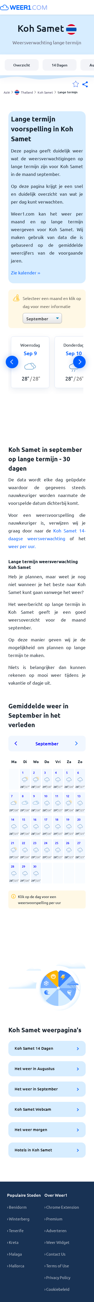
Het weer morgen (31, 1129)
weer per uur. (22, 546)
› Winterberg (18, 1218)
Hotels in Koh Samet (33, 1149)
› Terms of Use (56, 1265)
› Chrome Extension (61, 1207)
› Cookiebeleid (56, 1289)
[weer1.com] (23, 7)
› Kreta (13, 1242)
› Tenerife (15, 1230)
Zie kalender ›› (25, 272)
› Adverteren (55, 1230)
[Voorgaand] (12, 362)
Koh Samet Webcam (33, 1109)
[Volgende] (79, 362)
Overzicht (21, 65)
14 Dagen (59, 65)
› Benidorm (17, 1207)
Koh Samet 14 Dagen (34, 1048)
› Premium (53, 1218)
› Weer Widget (56, 1242)
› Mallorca (15, 1265)
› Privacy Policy (57, 1277)
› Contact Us (55, 1253)
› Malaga (14, 1253)
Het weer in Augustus (35, 1068)
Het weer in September (36, 1088)
